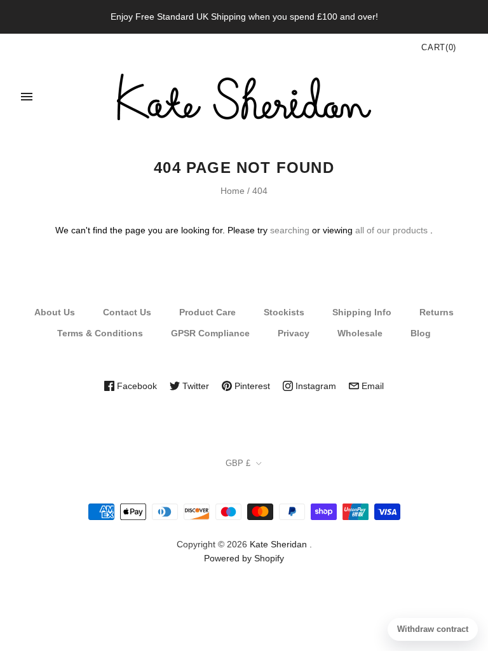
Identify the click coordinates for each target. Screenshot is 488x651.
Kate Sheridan (278, 544)
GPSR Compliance (210, 333)
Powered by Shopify (244, 558)
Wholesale (360, 333)
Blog (420, 333)
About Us (54, 312)
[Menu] (26, 96)
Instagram (314, 386)
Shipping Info (361, 312)
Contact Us (127, 312)
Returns (436, 312)
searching (289, 230)
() (438, 47)
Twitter (194, 386)
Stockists (284, 312)
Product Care (207, 312)
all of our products (391, 230)
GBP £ (238, 463)
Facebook (135, 386)
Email (371, 386)
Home (232, 191)
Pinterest (251, 386)
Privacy (293, 333)
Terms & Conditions (100, 333)
